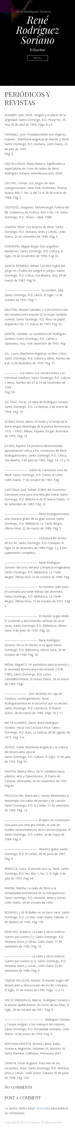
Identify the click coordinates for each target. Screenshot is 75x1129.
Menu (38, 58)
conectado (43, 1108)
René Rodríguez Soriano (37, 29)
